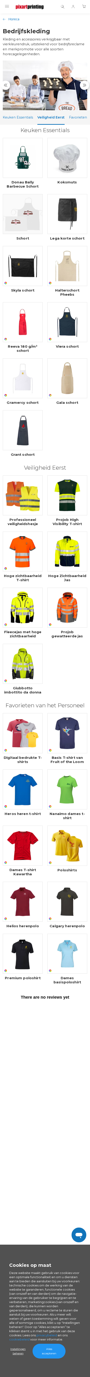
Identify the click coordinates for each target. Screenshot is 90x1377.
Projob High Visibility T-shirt (67, 522)
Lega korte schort (67, 238)
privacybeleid (46, 1335)
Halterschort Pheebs (67, 292)
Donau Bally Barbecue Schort (23, 184)
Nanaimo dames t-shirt (67, 816)
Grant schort (23, 455)
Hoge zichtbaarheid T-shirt (23, 578)
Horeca (13, 19)
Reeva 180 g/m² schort (22, 348)
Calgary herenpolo (67, 926)
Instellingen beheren (18, 1351)
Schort (22, 238)
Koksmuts (67, 182)
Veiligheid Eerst (51, 117)
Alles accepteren (49, 1351)
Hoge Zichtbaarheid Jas (67, 578)
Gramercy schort (23, 403)
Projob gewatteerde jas (67, 634)
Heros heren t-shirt (23, 814)
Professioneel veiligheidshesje (23, 522)
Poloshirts (67, 870)
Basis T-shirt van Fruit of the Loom (67, 760)
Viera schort (67, 346)
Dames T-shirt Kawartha (22, 872)
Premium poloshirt (23, 978)
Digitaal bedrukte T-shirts (23, 760)
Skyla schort (23, 290)
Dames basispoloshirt (67, 980)
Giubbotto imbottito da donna (23, 690)
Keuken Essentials (18, 117)
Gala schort (67, 403)
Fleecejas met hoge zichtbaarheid (23, 634)
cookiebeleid (19, 1339)
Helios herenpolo (22, 926)
